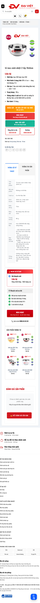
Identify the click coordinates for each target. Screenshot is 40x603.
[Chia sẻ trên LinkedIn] (24, 149)
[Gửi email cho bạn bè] (17, 149)
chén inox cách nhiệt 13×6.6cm (27, 370)
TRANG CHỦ (5, 22)
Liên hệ (1, 496)
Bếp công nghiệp (4, 507)
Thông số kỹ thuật (12, 169)
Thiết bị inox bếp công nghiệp (6, 511)
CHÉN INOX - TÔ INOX (24, 22)
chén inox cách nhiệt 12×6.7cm (27, 348)
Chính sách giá (3, 478)
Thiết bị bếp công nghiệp (5, 504)
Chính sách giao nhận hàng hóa (7, 468)
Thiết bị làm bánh (4, 517)
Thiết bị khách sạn (4, 520)
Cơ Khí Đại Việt (9, 147)
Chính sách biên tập (4, 472)
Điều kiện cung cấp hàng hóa (6, 475)
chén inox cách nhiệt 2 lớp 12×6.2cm (13, 370)
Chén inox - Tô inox (21, 141)
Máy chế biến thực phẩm (5, 514)
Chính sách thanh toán (5, 535)
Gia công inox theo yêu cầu (6, 527)
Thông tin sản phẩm (27, 168)
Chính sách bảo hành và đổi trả (7, 462)
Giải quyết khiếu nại (4, 481)
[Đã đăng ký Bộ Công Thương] (6, 596)
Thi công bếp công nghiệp (6, 524)
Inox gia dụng (13, 141)
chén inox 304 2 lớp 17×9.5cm (13, 348)
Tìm (37, 11)
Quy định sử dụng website (6, 538)
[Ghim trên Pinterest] (20, 149)
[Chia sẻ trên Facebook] (10, 149)
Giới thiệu (2, 490)
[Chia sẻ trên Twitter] (13, 149)
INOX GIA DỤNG (13, 22)
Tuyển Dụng (2, 541)
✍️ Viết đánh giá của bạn (19, 415)
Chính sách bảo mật (4, 465)
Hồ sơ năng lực (3, 493)
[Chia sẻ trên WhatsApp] (6, 149)
